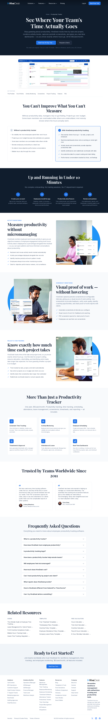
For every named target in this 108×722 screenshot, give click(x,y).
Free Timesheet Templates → (48, 622)
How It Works (20, 93)
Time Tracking (43, 687)
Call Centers (11, 682)
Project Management (45, 704)
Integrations (42, 709)
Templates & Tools (60, 685)
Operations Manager (29, 682)
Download (74, 695)
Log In (84, 3)
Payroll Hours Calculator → (80, 631)
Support (73, 690)
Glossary (57, 692)
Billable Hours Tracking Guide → (17, 633)
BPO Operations (12, 685)
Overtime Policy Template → (48, 628)
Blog (56, 682)
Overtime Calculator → (78, 628)
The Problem (11, 93)
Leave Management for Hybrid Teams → (20, 627)
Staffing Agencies (12, 700)
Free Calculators (60, 687)
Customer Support (12, 687)
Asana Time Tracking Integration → (18, 636)
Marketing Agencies (13, 695)
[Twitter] (92, 718)
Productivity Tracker (45, 699)
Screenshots (41, 93)
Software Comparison (61, 690)
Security (9, 718)
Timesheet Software (45, 694)
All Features (42, 707)
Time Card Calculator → (78, 625)
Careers (73, 685)
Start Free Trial (94, 3)
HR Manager (26, 685)
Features (60, 93)
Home (47, 14)
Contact (73, 687)
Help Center (74, 692)
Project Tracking (51, 93)
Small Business (11, 703)
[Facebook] (100, 718)
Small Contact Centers (13, 690)
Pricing (62, 3)
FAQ (65, 93)
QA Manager (26, 687)
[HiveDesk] (13, 3)
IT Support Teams (12, 692)
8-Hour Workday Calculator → (81, 634)
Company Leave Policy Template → (50, 634)
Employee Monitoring (45, 689)
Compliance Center (60, 695)
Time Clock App (43, 702)
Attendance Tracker (45, 697)
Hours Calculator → (77, 622)
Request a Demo (64, 43)
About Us (74, 682)
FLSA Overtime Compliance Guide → (18, 630)
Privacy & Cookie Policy (21, 718)
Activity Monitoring (31, 93)
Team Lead (26, 692)
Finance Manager (28, 690)
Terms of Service (34, 718)
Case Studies (59, 697)
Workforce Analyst (28, 695)
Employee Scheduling (45, 692)
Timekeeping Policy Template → (49, 625)
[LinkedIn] (96, 718)
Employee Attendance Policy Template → (52, 631)
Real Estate (10, 697)
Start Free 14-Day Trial (46, 43)
